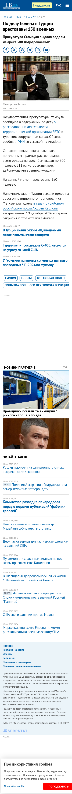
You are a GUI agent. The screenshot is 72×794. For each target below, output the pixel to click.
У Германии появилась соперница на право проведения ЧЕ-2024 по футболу (35, 262)
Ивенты (7, 654)
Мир (18, 17)
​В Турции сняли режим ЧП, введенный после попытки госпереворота (32, 232)
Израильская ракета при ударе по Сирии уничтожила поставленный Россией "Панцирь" (34, 597)
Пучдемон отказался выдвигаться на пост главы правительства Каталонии (33, 560)
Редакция (9, 658)
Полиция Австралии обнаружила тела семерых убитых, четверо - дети (35, 486)
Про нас (8, 645)
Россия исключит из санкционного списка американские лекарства (33, 469)
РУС (58, 5)
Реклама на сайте (13, 649)
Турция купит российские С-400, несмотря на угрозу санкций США (34, 247)
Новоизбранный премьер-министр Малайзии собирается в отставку (28, 526)
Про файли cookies (15, 786)
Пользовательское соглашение (22, 666)
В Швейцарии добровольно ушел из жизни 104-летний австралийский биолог (34, 578)
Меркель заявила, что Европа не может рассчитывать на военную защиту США (31, 629)
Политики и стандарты (17, 662)
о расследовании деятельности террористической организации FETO (31, 127)
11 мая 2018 (31, 17)
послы (26, 278)
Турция (10, 278)
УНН (21, 141)
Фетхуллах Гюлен (51, 278)
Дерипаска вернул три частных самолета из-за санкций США (35, 543)
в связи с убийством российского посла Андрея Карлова (33, 206)
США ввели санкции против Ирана (28, 614)
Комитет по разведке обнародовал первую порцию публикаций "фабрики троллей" (34, 506)
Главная (7, 17)
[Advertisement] (36, 325)
